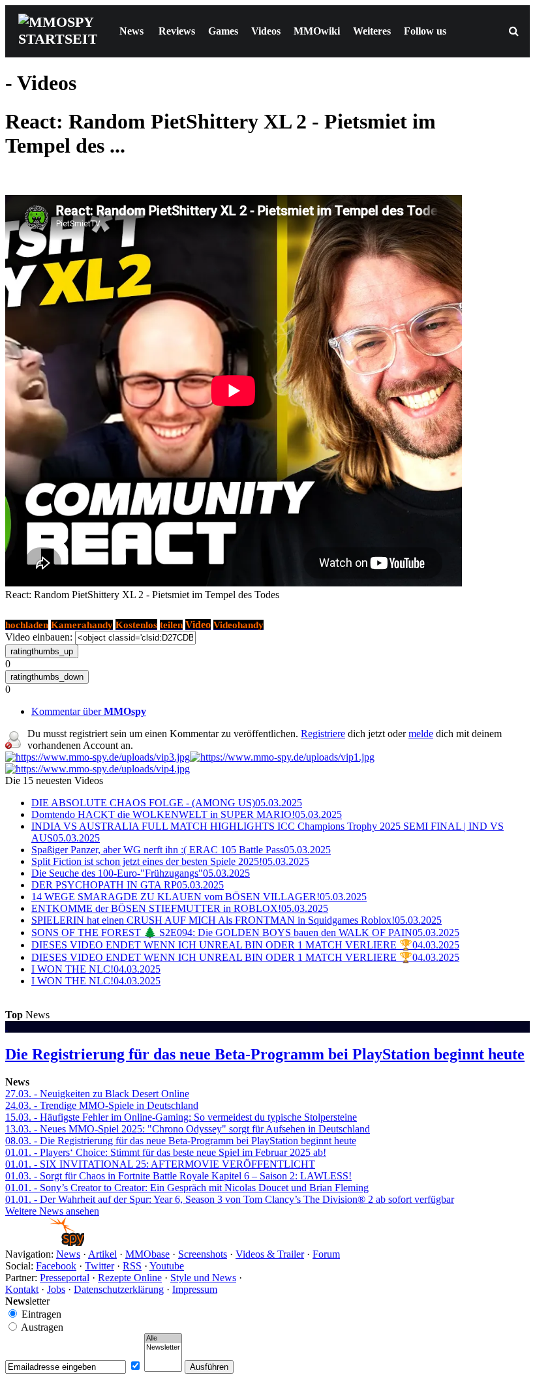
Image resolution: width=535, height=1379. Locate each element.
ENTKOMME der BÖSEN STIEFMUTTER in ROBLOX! (179, 908)
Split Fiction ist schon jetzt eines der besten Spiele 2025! (170, 861)
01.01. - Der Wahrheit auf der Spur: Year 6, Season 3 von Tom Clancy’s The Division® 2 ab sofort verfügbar (229, 1199)
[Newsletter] (163, 1347)
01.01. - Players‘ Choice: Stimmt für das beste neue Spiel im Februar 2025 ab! (165, 1152)
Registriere (323, 733)
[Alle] (163, 1338)
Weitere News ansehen (52, 1211)
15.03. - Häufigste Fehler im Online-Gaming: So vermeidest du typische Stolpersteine (181, 1117)
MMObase (147, 1254)
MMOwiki (317, 31)
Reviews (177, 31)
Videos (266, 31)
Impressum (194, 1289)
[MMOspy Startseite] (44, 1242)
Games (223, 31)
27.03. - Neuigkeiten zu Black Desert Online (97, 1093)
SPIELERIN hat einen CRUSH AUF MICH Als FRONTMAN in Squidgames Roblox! (236, 920)
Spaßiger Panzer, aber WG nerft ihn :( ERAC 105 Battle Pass (181, 849)
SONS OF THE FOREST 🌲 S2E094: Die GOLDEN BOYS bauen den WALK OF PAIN (245, 932)
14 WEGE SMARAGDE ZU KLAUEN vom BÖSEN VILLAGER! (199, 896)
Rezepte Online (130, 1277)
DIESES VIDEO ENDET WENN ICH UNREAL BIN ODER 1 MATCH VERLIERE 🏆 (245, 944)
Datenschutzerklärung (119, 1289)
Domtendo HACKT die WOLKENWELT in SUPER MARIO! (186, 814)
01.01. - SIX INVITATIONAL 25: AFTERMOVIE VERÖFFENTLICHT (160, 1164)
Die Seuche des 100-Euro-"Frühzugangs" (140, 873)
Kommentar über (88, 711)
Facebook (56, 1265)
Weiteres (372, 31)
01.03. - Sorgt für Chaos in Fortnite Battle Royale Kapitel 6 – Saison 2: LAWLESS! (178, 1175)
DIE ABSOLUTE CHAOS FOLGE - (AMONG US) (166, 802)
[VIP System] (282, 757)
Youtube (166, 1265)
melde (420, 733)
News (131, 31)
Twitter (99, 1265)
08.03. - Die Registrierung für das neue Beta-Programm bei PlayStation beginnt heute (180, 1140)
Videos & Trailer (270, 1254)
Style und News (203, 1277)
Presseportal (64, 1277)
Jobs (56, 1289)
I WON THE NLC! (95, 969)
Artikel (102, 1254)
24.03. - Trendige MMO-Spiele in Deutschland (101, 1105)
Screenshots (202, 1254)
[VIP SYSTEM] (97, 757)
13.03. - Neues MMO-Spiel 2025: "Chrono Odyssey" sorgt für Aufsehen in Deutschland (187, 1128)
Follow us (425, 31)
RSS (132, 1265)
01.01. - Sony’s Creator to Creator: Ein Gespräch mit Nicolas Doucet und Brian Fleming (187, 1187)
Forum (326, 1254)
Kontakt (21, 1289)
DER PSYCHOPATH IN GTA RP (127, 884)
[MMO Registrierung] (97, 768)
